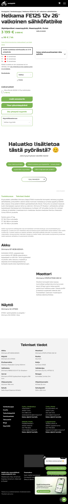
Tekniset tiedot (23, 196)
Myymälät (6, 426)
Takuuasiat (7, 420)
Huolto (5, 410)
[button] (51, 54)
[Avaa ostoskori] (59, 3)
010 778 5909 (50, 428)
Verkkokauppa (8, 407)
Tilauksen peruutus (7, 494)
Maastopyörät (35, 28)
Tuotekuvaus (7, 196)
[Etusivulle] (8, 3)
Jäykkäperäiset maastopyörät (14, 28)
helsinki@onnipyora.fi (29, 430)
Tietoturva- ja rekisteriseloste (10, 492)
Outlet (45, 28)
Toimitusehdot (8, 416)
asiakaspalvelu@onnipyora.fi (32, 415)
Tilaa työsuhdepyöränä (17, 105)
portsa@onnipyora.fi (53, 415)
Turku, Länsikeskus (29, 406)
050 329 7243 (50, 413)
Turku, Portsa (50, 406)
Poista (20, 80)
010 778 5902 (26, 428)
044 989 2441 (26, 413)
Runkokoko (5, 73)
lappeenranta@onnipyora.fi (55, 430)
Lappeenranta (50, 422)
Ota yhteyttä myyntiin (17, 112)
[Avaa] (65, 3)
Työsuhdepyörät (9, 413)
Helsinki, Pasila (27, 422)
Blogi (5, 423)
